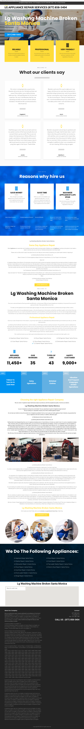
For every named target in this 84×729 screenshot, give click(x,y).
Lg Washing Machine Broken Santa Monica (42, 295)
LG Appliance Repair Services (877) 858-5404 (36, 7)
